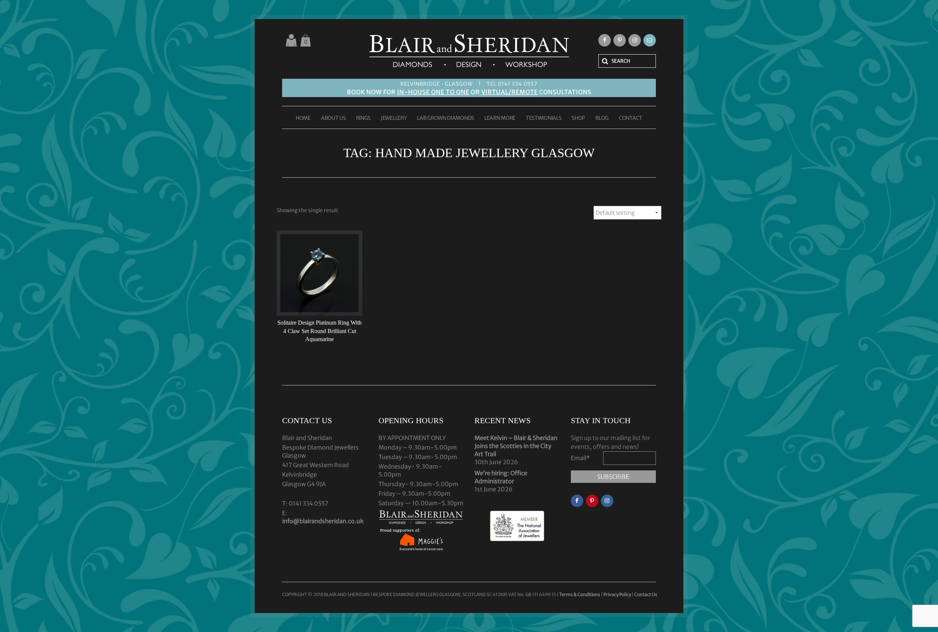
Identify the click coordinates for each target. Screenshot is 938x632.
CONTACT (630, 118)
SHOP (578, 118)
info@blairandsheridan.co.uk (322, 521)
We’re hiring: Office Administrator (500, 477)
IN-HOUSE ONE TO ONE (433, 92)
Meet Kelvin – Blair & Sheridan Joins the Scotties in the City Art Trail (515, 446)
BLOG (602, 118)
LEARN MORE (500, 118)
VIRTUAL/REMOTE (509, 92)
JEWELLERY (394, 118)
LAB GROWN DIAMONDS (445, 118)
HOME (303, 118)
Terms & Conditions (580, 594)
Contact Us (645, 594)
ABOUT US (333, 118)
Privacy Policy (617, 594)
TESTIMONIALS (543, 118)
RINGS (363, 118)
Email (580, 458)
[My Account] (291, 40)
